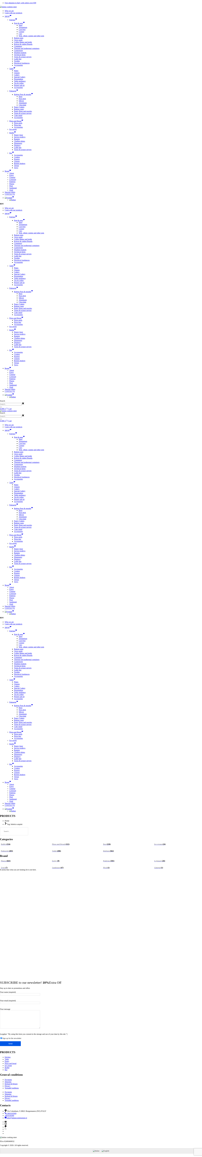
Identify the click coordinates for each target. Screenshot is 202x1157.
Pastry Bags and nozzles (23, 111)
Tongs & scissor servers (22, 57)
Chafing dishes (19, 141)
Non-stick (22, 99)
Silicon (21, 101)
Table (11, 69)
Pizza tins (17, 125)
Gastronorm (18, 51)
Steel (20, 25)
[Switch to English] (105, 1150)
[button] (101, 204)
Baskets (17, 139)
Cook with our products (13, 13)
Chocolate (22, 105)
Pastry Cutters (19, 107)
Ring (20, 97)
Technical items (19, 55)
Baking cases (19, 109)
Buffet (11, 133)
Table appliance (20, 81)
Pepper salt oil (19, 85)
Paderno (12, 182)
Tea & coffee (19, 83)
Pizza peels (18, 123)
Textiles (17, 61)
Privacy (7, 1086)
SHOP (7, 16)
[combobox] (11, 404)
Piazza (11, 184)
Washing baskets (20, 53)
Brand (7, 171)
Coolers (17, 157)
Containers (18, 46)
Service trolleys (19, 137)
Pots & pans (18, 23)
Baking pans (18, 38)
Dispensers (18, 143)
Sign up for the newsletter (11, 1038)
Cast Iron (22, 30)
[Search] (1, 419)
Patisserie (12, 91)
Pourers (17, 159)
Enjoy (11, 175)
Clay (20, 34)
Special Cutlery (19, 77)
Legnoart (12, 180)
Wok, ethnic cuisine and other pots (31, 36)
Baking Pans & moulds (22, 94)
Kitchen (12, 20)
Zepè (11, 190)
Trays (16, 168)
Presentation (18, 79)
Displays (17, 145)
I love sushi (18, 40)
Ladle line (17, 59)
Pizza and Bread (15, 121)
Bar (10, 153)
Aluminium (23, 27)
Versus (16, 166)
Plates (16, 71)
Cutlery (17, 75)
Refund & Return (11, 1084)
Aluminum (23, 103)
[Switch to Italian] (12, 200)
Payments (8, 1080)
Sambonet (13, 188)
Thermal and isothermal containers (26, 48)
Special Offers (10, 192)
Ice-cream (13, 129)
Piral (11, 186)
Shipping (8, 1082)
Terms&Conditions (12, 1088)
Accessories (18, 65)
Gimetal (12, 177)
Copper (21, 32)
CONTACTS (10, 194)
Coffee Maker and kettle (23, 42)
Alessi (11, 173)
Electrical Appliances (22, 63)
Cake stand (18, 115)
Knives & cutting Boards (23, 44)
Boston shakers (19, 163)
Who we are (9, 11)
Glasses (17, 73)
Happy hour (18, 135)
